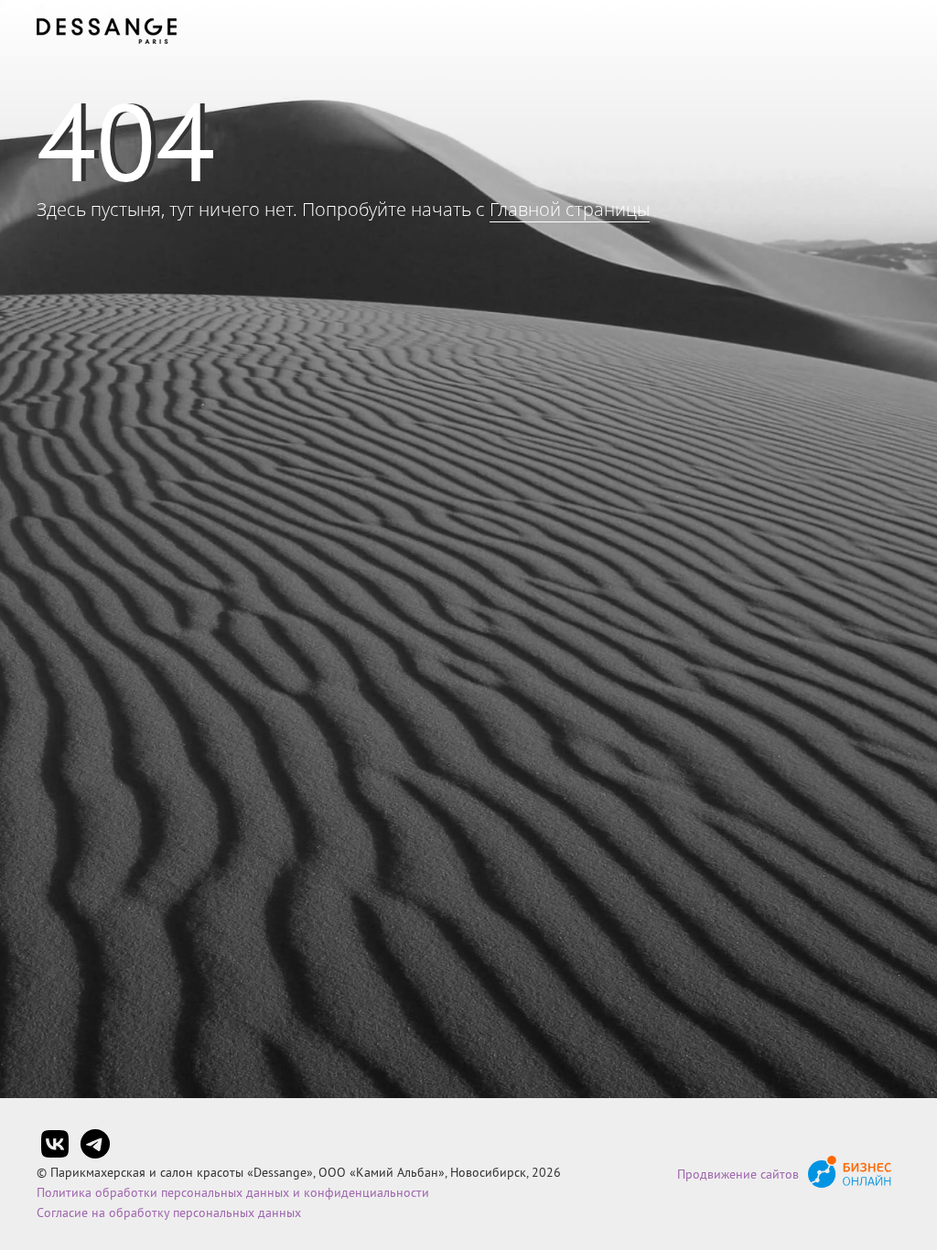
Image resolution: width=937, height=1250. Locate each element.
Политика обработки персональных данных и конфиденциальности (233, 1192)
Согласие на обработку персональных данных (169, 1212)
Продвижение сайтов (738, 1174)
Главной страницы (570, 209)
